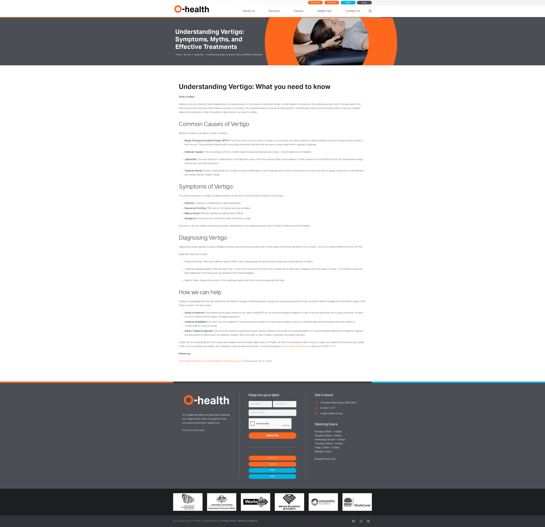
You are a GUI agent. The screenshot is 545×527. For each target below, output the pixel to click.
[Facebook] (353, 521)
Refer (348, 3)
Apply (364, 3)
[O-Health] (191, 9)
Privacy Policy (229, 521)
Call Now (332, 3)
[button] (370, 11)
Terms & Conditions (247, 521)
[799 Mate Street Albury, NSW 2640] (317, 403)
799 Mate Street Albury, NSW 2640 (338, 403)
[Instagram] (360, 521)
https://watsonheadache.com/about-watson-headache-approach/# (212, 361)
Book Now (315, 3)
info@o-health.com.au (331, 414)
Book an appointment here (294, 346)
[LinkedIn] (368, 521)
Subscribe (272, 435)
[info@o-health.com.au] (317, 413)
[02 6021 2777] (317, 408)
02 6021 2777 (328, 408)
